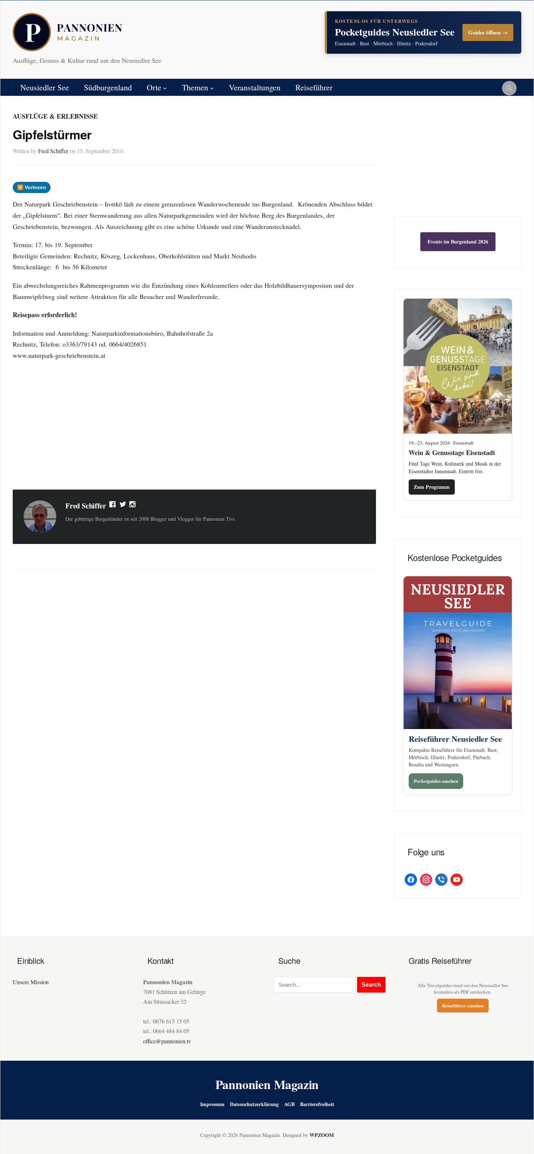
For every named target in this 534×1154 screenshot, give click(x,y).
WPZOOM (322, 1135)
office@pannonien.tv (167, 1041)
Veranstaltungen (254, 87)
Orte (154, 87)
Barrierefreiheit (317, 1104)
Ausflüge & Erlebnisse (55, 116)
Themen (195, 87)
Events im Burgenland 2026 (458, 241)
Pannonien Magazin (267, 1084)
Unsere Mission (31, 982)
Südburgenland (108, 87)
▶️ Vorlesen (31, 187)
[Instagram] (133, 506)
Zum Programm (432, 487)
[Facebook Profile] (113, 506)
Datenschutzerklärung (254, 1104)
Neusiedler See (44, 87)
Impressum (212, 1104)
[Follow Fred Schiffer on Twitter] (123, 506)
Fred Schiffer (53, 151)
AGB (289, 1104)
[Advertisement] (194, 426)
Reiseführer (313, 87)
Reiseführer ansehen (463, 1005)
